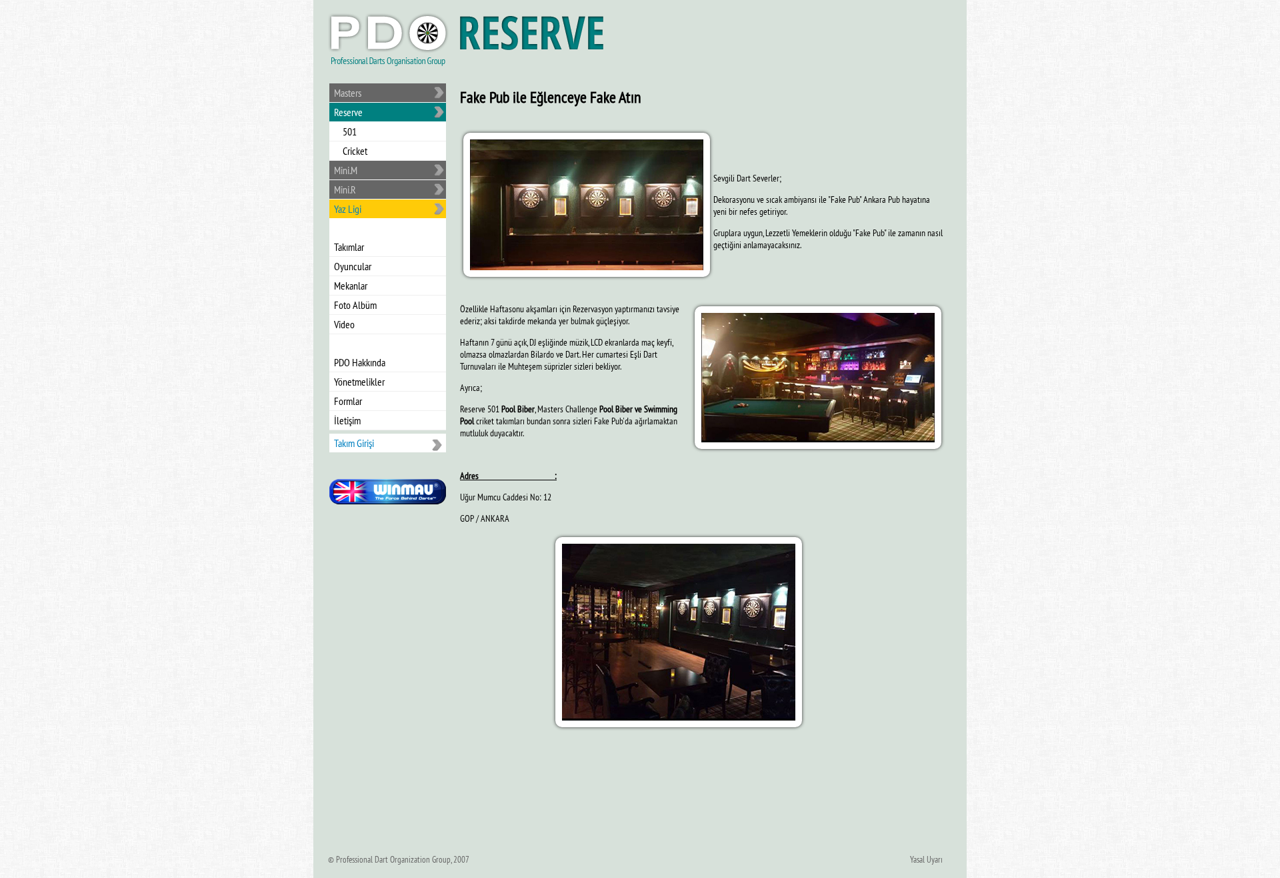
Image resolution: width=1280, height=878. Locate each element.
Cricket (355, 150)
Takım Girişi (354, 443)
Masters (347, 92)
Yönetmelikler (359, 381)
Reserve (348, 112)
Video (344, 324)
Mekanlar (350, 285)
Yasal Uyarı (926, 859)
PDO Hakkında (359, 362)
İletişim (347, 420)
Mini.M (345, 170)
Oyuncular (352, 266)
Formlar (348, 401)
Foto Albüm (355, 305)
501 (350, 131)
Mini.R (345, 189)
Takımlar (349, 247)
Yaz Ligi (347, 208)
